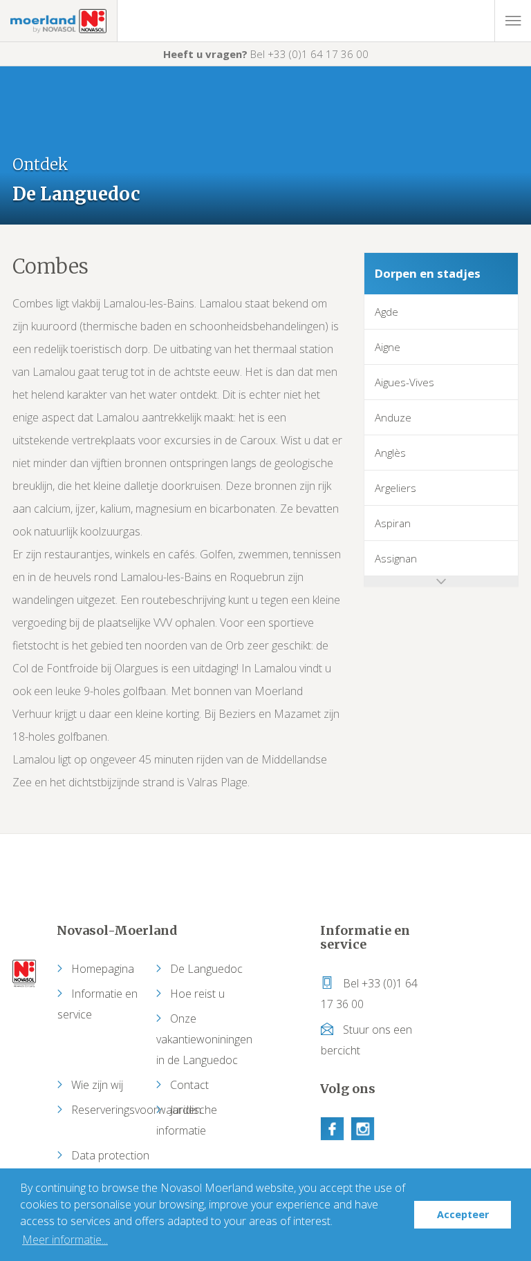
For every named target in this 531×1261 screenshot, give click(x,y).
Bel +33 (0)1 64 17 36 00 (266, 54)
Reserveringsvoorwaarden (136, 1109)
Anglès (390, 452)
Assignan (396, 558)
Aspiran (393, 523)
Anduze (393, 417)
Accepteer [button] (463, 1214)
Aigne (387, 347)
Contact (189, 1084)
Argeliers (395, 488)
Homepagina (102, 968)
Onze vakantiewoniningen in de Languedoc (204, 1039)
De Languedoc (206, 968)
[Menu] (512, 20)
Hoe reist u (197, 993)
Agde (386, 312)
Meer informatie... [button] (65, 1239)
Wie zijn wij (97, 1084)
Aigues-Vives (404, 382)
